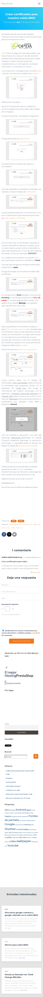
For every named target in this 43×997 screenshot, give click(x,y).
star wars (23, 837)
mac (24, 832)
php (6, 837)
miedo (36, 832)
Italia (34, 829)
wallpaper (23, 841)
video (12, 841)
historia (27, 825)
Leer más (21, 958)
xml (6, 846)
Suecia (29, 837)
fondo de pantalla (23, 816)
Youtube (12, 845)
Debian (20, 813)
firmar (4, 528)
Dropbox (9, 778)
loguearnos (24, 139)
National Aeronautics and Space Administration (18, 835)
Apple (28, 810)
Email (7, 724)
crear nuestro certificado (14, 218)
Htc (32, 824)
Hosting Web (11, 782)
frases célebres (26, 820)
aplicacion (18, 524)
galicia (33, 820)
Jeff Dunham (13, 832)
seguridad (15, 837)
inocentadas (22, 829)
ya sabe (24, 345)
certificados (31, 192)
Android (21, 809)
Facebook (14, 816)
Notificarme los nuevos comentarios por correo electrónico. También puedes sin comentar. (21, 633)
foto (20, 820)
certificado (36, 524)
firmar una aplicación (27, 350)
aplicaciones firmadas (28, 446)
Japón (6, 832)
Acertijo (12, 810)
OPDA (4, 53)
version (7, 841)
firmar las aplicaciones (15, 329)
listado (20, 469)
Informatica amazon (13, 786)
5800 (13, 521)
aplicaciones (27, 524)
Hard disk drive (19, 824)
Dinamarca (26, 813)
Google (10, 824)
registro (35, 73)
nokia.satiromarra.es (12, 557)
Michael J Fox (30, 832)
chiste (33, 810)
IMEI (37, 258)
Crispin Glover (13, 813)
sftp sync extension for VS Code (18, 798)
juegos (20, 832)
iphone (31, 829)
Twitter (34, 837)
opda (39, 71)
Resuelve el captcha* (10, 604)
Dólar (31, 813)
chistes (7, 813)
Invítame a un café (13, 790)
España (8, 816)
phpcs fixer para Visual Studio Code (19, 794)
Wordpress (35, 841)
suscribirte (35, 633)
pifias (9, 837)
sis (22, 528)
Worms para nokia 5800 (16, 945)
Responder (36, 572)
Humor (10, 829)
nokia (21, 521)
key (8, 528)
